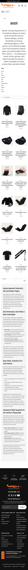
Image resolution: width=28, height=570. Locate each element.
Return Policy (5, 521)
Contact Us (4, 523)
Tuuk (2, 89)
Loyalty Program (22, 535)
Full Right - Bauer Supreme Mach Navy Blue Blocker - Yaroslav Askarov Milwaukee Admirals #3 (20, 124)
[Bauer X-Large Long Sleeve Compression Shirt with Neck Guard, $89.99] (7, 110)
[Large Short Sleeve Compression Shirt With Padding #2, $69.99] (7, 255)
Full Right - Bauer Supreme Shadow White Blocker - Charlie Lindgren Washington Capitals (7, 185)
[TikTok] (15, 495)
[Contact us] (19, 492)
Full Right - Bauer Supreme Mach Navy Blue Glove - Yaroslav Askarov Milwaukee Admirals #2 (20, 154)
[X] (12, 495)
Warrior (2, 71)
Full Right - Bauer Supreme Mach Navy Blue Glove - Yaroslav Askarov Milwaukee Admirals (7, 154)
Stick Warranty (5, 515)
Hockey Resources (7, 544)
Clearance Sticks (21, 527)
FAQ (2, 519)
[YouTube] (18, 495)
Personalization (21, 537)
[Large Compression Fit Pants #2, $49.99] (21, 201)
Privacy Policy (7, 566)
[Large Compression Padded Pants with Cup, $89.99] (21, 228)
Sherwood (3, 77)
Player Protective (21, 519)
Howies (2, 85)
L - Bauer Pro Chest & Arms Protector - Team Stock (7, 213)
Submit (22, 507)
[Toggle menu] (25, 5)
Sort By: (3, 97)
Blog (2, 537)
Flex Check (4, 539)
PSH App (19, 539)
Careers (19, 548)
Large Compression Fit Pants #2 (21, 213)
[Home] (2, 11)
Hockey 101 (4, 546)
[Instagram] (9, 495)
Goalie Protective (21, 521)
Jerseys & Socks (21, 525)
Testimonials (20, 544)
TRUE (2, 79)
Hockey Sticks (20, 517)
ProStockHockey (4, 83)
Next (25, 280)
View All (2, 91)
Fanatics (2, 87)
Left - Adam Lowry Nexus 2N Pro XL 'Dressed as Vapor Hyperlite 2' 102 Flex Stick (20, 268)
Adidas (2, 75)
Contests (19, 542)
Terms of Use (15, 566)
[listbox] (9, 97)
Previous (4, 278)
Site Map (22, 566)
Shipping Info (5, 517)
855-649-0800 (12, 492)
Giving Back (20, 546)
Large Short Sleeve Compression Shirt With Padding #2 (7, 268)
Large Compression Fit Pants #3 (7, 240)
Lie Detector (5, 542)
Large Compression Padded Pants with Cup (20, 240)
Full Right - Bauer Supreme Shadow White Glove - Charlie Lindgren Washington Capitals (21, 185)
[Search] (19, 5)
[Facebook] (13, 495)
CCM (2, 73)
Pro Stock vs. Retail (7, 535)
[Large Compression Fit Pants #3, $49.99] (7, 228)
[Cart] (22, 5)
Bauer (7, 11)
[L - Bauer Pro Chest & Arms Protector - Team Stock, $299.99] (7, 201)
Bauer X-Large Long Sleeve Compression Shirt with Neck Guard (7, 123)
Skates (18, 523)
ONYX (18, 515)
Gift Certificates (20, 529)
